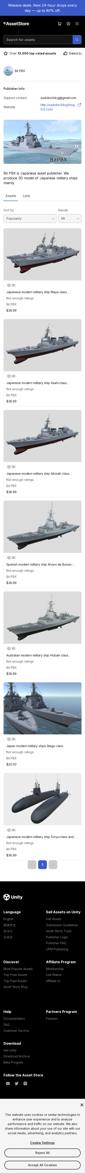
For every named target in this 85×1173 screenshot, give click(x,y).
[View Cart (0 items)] (59, 23)
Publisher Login (57, 937)
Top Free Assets (15, 975)
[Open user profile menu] (68, 23)
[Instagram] (25, 1083)
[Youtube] (7, 1083)
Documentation (14, 1018)
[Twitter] (16, 1083)
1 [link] (42, 865)
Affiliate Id (53, 981)
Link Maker (54, 975)
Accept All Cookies (42, 1165)
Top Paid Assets (15, 981)
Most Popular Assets (18, 969)
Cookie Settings (42, 1143)
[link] (32, 864)
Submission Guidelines (62, 925)
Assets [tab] (10, 196)
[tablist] (42, 196)
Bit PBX (11, 304)
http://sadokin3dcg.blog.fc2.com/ (58, 107)
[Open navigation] (77, 23)
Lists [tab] (26, 196)
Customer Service (16, 1030)
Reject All (42, 1153)
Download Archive (16, 1056)
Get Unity (10, 1050)
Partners (52, 1018)
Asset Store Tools (58, 931)
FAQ (6, 1025)
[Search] (77, 39)
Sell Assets (53, 919)
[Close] (82, 1105)
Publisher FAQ (56, 943)
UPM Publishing (57, 949)
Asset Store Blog (15, 987)
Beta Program (13, 1062)
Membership (55, 969)
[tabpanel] (42, 535)
